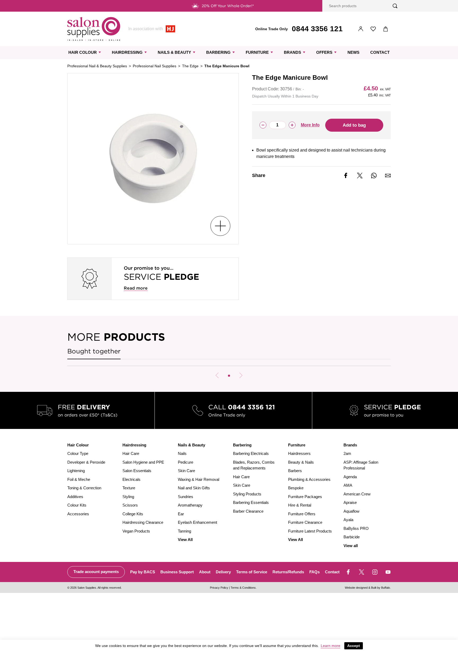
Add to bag (354, 125)
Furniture (257, 52)
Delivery (223, 572)
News (353, 52)
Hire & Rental (299, 505)
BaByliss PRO (356, 528)
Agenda (350, 476)
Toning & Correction (84, 488)
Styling (128, 496)
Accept (353, 646)
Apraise (350, 502)
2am (347, 453)
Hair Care (130, 453)
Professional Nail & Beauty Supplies (97, 66)
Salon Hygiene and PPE (143, 462)
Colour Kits (76, 505)
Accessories (78, 514)
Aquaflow (351, 511)
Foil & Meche (78, 479)
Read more (136, 288)
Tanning (184, 531)
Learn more (330, 646)
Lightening (76, 470)
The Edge (190, 66)
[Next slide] (241, 375)
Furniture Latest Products (310, 531)
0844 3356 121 (317, 29)
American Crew (357, 494)
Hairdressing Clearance (142, 522)
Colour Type (77, 453)
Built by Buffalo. (381, 587)
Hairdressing (127, 52)
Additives (75, 496)
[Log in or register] (361, 29)
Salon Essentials (136, 470)
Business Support (177, 572)
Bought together (94, 351)
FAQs (314, 572)
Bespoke (295, 488)
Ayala (348, 519)
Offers (324, 52)
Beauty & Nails (301, 462)
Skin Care (186, 470)
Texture (128, 488)
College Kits (132, 514)
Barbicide (352, 537)
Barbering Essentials (251, 502)
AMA (348, 485)
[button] (229, 376)
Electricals (131, 479)
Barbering (218, 52)
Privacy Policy (219, 587)
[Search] (395, 6)
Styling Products (247, 494)
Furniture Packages (305, 496)
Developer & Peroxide (86, 462)
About (204, 572)
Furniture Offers (301, 514)
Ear (181, 514)
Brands (292, 52)
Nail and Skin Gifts (194, 488)
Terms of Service (251, 572)
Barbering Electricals (251, 453)
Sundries (185, 496)
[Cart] (386, 29)
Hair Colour (82, 52)
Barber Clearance (248, 511)
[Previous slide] (217, 375)
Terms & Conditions (243, 587)
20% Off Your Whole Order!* (228, 6)
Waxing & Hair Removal (198, 479)
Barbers (295, 470)
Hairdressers (299, 453)
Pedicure (185, 462)
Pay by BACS (142, 572)
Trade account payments (96, 571)
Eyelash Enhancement (197, 522)
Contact (380, 52)
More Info (310, 125)
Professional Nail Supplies (154, 66)
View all (351, 545)
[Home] (93, 29)
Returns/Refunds (288, 572)
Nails (182, 453)
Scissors (130, 505)
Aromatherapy (190, 505)
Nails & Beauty (174, 52)
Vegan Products (136, 531)
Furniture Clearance (305, 522)
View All (185, 539)
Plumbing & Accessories (309, 479)
